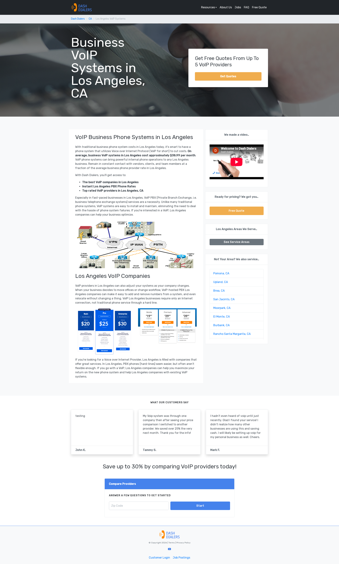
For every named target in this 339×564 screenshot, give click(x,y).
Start (200, 505)
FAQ (246, 7)
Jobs (238, 7)
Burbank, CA (221, 325)
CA (90, 18)
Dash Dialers (78, 18)
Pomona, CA (221, 273)
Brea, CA (219, 290)
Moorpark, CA (222, 308)
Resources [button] (208, 7)
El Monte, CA (221, 316)
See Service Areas (236, 242)
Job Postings (181, 557)
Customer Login (159, 557)
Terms (171, 542)
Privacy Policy (183, 542)
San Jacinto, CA (224, 299)
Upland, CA (220, 282)
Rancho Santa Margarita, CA (232, 334)
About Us (226, 7)
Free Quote (259, 7)
